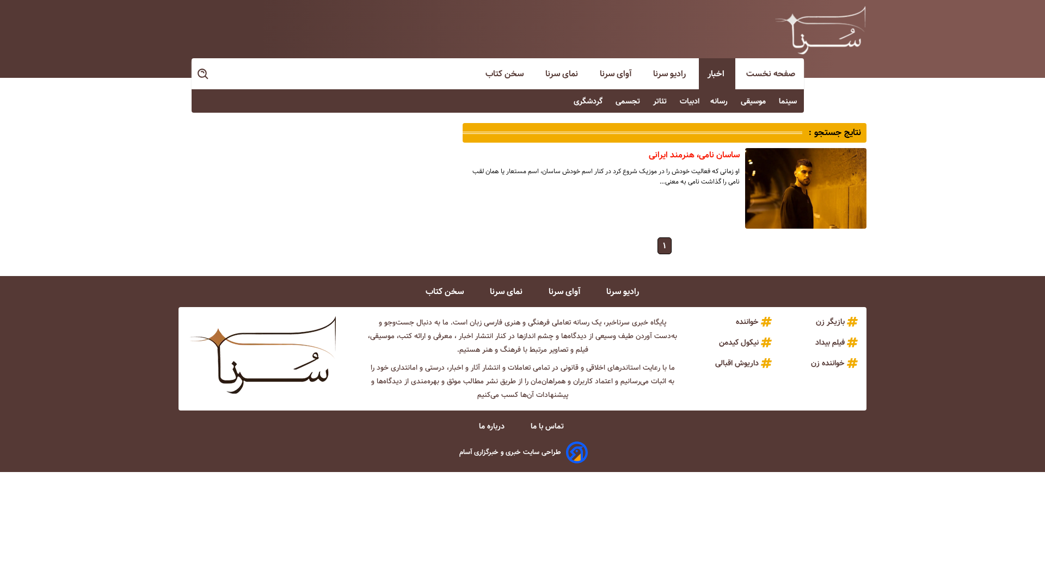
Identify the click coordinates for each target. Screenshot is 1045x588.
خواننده (747, 322)
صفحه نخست (770, 74)
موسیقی (754, 101)
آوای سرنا (617, 74)
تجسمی (629, 101)
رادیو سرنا (670, 74)
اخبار (717, 74)
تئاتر (661, 101)
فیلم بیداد (830, 342)
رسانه (720, 101)
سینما (789, 101)
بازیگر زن (830, 322)
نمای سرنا (562, 74)
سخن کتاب (505, 74)
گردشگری (589, 101)
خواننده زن (828, 363)
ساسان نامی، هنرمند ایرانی (694, 155)
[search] (203, 74)
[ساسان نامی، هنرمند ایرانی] (805, 188)
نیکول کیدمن (739, 342)
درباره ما (493, 426)
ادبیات (689, 101)
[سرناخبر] (820, 29)
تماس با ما (548, 426)
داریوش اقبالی (737, 363)
